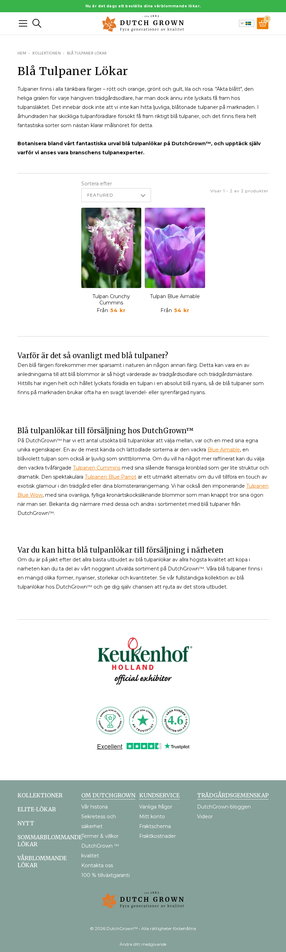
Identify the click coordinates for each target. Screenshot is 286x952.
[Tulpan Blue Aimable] (175, 248)
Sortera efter (96, 183)
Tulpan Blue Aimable (175, 296)
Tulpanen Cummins (96, 468)
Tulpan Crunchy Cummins (111, 299)
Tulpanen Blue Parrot (110, 477)
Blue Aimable (224, 450)
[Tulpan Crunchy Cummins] (111, 248)
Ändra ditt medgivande (143, 944)
